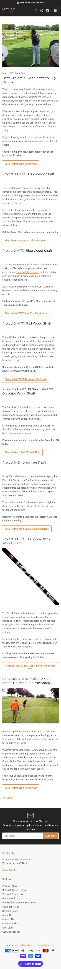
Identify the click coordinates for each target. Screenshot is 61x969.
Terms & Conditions (12, 894)
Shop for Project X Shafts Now (21, 163)
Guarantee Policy (11, 898)
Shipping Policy (10, 911)
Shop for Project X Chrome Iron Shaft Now (27, 529)
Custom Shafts (10, 923)
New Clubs (8, 927)
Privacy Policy (9, 886)
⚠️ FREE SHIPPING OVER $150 (30, 2)
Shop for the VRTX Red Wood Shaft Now (26, 379)
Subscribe (50, 835)
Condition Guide (10, 906)
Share (10, 798)
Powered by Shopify (45, 945)
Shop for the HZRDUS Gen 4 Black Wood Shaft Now (30, 667)
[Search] (36, 10)
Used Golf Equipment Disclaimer (19, 902)
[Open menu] (55, 10)
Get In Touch (8, 870)
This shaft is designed (27, 272)
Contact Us (8, 919)
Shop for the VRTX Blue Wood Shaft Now (26, 313)
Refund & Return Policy (14, 890)
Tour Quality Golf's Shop (24, 945)
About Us (7, 915)
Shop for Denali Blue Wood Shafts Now (25, 240)
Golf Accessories (11, 931)
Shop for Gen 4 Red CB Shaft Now (22, 452)
